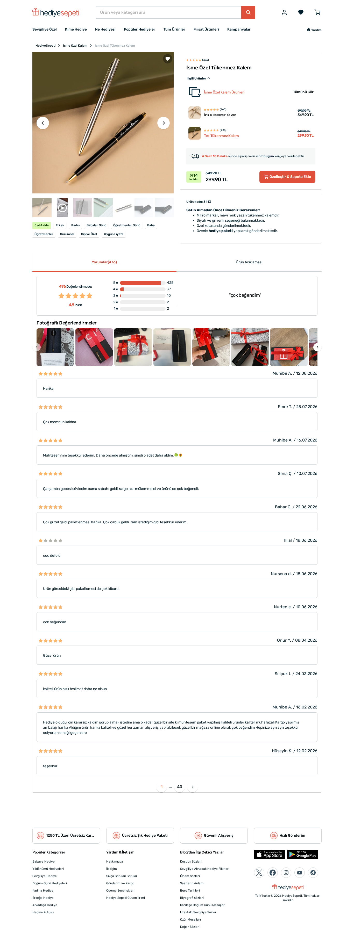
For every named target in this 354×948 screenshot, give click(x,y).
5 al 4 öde (41, 225)
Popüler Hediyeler (139, 29)
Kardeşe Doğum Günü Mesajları (202, 905)
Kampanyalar (239, 29)
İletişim (111, 869)
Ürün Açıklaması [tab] (249, 262)
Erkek (60, 225)
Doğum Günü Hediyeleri (49, 883)
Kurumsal (67, 234)
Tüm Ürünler (174, 29)
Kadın (75, 225)
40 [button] (179, 786)
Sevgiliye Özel (44, 29)
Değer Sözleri (190, 927)
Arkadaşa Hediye (44, 905)
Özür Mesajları (190, 919)
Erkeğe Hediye (43, 898)
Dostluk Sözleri (191, 861)
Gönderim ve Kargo (120, 883)
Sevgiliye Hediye (44, 876)
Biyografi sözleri (192, 898)
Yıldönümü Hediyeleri (48, 869)
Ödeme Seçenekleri (120, 890)
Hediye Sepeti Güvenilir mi (125, 898)
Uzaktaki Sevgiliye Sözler (198, 912)
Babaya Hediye (43, 861)
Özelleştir (290, 177)
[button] (314, 30)
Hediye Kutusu (43, 912)
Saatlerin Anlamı (192, 883)
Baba (151, 225)
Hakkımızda (114, 861)
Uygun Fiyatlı (113, 234)
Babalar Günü (96, 225)
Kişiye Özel (89, 234)
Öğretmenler (43, 234)
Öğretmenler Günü (126, 225)
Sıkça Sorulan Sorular (121, 876)
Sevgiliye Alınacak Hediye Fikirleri (204, 869)
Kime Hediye (76, 29)
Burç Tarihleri (190, 890)
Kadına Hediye (42, 890)
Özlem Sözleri (190, 876)
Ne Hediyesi (105, 29)
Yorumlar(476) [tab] (104, 262)
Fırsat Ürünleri (206, 29)
